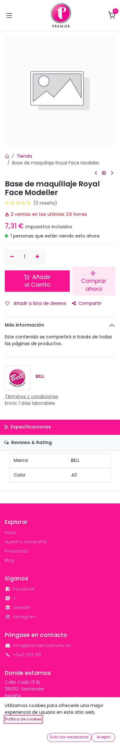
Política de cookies (23, 719)
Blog (9, 560)
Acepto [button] (103, 737)
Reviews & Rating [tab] (31, 442)
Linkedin (22, 607)
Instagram (24, 617)
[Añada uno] (38, 257)
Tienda (24, 156)
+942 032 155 (27, 655)
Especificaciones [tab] (30, 427)
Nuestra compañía (26, 542)
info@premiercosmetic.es (42, 645)
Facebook (24, 589)
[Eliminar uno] (12, 257)
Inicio (10, 532)
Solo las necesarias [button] (69, 737)
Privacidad (16, 551)
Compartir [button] (89, 303)
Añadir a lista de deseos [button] (39, 303)
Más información (24, 325)
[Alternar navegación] (9, 15)
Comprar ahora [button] (93, 285)
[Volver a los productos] (104, 173)
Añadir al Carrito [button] (37, 281)
